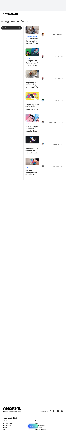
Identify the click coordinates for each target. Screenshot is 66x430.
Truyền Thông (38, 427)
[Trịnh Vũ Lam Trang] (43, 122)
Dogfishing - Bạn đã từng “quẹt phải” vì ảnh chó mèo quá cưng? (31, 84)
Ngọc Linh (56, 166)
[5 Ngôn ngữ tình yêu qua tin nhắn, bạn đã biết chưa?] (32, 96)
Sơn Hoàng (56, 144)
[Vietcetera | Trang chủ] (11, 14)
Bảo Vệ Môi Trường (7, 423)
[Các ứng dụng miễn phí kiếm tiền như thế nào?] (32, 161)
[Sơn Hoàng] (43, 144)
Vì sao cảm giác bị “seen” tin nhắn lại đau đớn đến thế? (32, 128)
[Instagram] (58, 411)
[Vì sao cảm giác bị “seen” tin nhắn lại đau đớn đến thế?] (32, 117)
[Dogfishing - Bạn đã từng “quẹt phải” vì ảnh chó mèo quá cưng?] (32, 74)
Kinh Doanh (38, 421)
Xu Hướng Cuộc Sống (31, 36)
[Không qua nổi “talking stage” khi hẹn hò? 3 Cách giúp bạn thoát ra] (32, 52)
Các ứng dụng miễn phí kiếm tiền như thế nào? (31, 172)
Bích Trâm (56, 34)
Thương (28, 58)
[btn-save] (42, 37)
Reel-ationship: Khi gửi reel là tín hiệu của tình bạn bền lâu (32, 41)
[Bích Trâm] (43, 34)
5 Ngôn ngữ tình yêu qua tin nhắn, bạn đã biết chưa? (32, 106)
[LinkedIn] (54, 411)
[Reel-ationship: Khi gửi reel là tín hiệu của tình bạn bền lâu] (32, 30)
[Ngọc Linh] (43, 166)
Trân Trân (56, 56)
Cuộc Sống (5, 421)
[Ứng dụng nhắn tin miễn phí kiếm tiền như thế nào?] (32, 139)
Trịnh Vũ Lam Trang (54, 122)
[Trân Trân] (43, 56)
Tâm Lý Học (28, 124)
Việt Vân (57, 100)
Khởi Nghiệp (29, 168)
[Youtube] (61, 411)
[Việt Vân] (43, 100)
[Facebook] (50, 411)
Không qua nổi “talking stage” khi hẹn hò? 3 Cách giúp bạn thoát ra (32, 63)
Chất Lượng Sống (7, 425)
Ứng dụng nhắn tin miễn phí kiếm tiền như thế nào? (32, 150)
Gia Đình (5, 427)
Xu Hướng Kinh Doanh (31, 146)
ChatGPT (37, 423)
